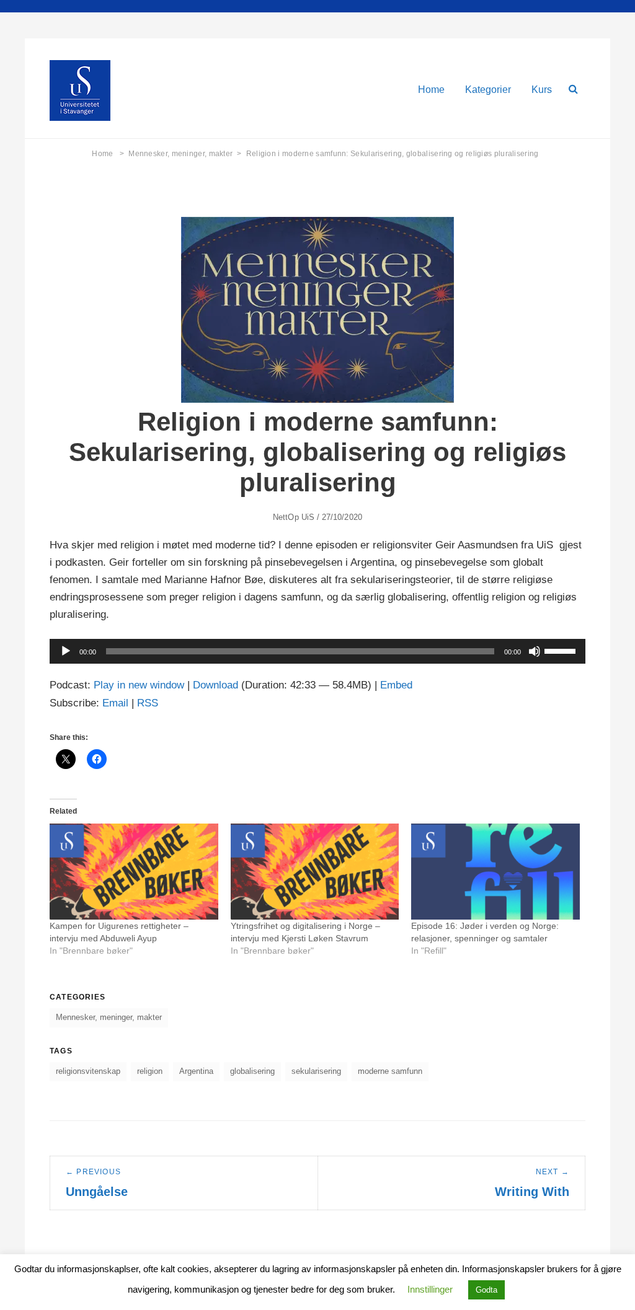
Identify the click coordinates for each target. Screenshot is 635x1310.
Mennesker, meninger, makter (184, 153)
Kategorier (488, 89)
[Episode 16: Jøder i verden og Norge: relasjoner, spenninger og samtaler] (495, 872)
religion (149, 1071)
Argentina (196, 1071)
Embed (396, 685)
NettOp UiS (293, 517)
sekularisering (316, 1071)
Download (215, 685)
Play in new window (139, 685)
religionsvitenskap (88, 1071)
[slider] (561, 650)
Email (115, 703)
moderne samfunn (390, 1071)
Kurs (541, 89)
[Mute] (534, 651)
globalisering (252, 1071)
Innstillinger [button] (430, 1289)
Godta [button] (486, 1290)
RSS (147, 703)
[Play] (66, 651)
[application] (317, 651)
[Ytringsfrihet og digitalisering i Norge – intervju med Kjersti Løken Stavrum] (315, 872)
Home (431, 89)
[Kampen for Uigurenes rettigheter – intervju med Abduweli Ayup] (134, 872)
